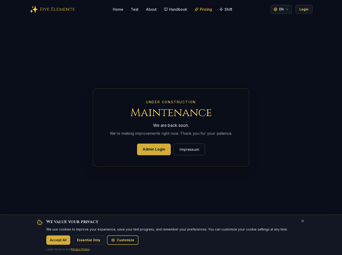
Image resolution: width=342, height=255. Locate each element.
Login (303, 9)
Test (134, 9)
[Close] (302, 221)
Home (118, 9)
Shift (228, 9)
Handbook (178, 9)
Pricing (206, 9)
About (151, 9)
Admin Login (154, 149)
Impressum (189, 149)
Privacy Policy (80, 249)
